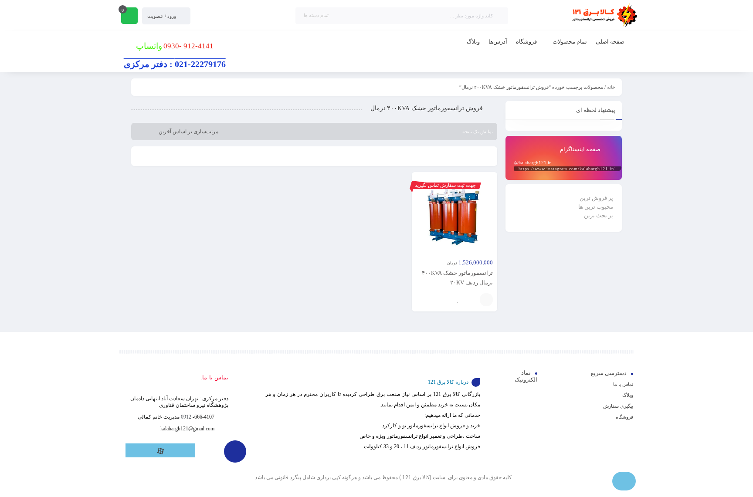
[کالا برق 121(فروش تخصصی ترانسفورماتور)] (603, 15)
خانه (611, 87)
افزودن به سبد (486, 299)
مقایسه (471, 299)
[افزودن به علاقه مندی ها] (458, 299)
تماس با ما (623, 384)
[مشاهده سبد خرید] (129, 16)
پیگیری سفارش (618, 406)
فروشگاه (624, 416)
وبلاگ (627, 395)
